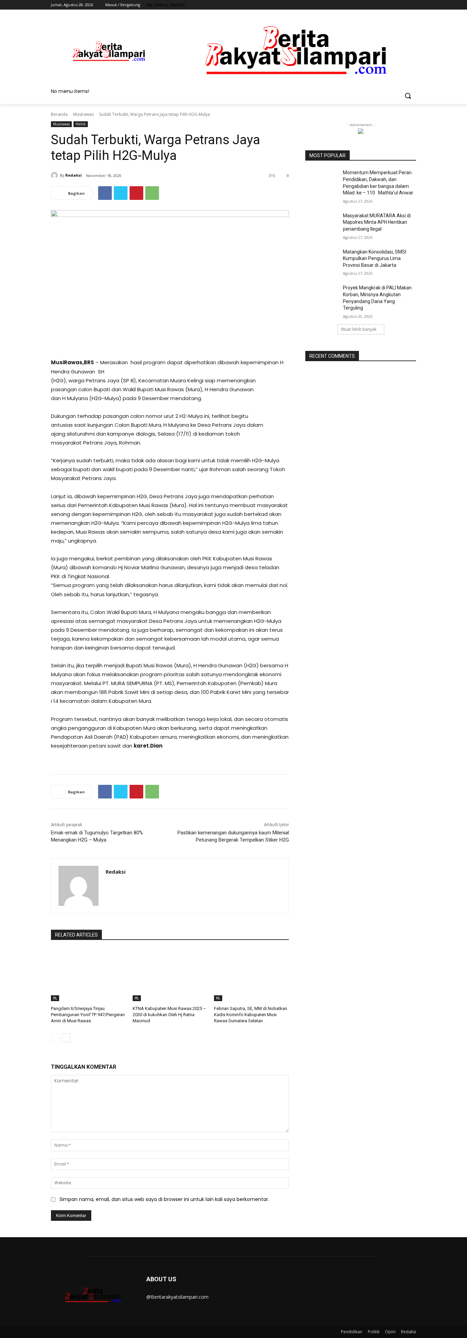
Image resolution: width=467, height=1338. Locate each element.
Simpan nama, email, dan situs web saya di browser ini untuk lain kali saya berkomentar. (164, 1199)
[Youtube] (412, 5)
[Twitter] (393, 5)
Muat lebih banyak (358, 329)
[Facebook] (374, 5)
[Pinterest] (136, 193)
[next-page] (66, 1037)
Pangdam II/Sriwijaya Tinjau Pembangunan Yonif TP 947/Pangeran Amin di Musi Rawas (88, 1014)
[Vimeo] (402, 5)
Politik (81, 124)
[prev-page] (55, 1037)
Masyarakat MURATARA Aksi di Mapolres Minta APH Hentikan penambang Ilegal (377, 222)
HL (55, 998)
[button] (408, 95)
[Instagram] (384, 5)
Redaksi (73, 175)
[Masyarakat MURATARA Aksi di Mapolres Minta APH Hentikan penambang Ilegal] (321, 224)
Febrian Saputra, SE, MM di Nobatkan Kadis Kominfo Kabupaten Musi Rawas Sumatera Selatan (250, 1014)
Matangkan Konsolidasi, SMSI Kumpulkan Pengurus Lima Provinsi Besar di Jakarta (374, 258)
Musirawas (83, 114)
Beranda (59, 114)
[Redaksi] (55, 175)
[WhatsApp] (152, 193)
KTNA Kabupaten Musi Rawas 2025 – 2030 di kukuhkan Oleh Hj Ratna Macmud (169, 1014)
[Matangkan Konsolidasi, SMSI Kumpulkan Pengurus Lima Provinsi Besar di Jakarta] (321, 260)
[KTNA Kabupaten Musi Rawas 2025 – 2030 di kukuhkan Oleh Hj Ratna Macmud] (170, 975)
